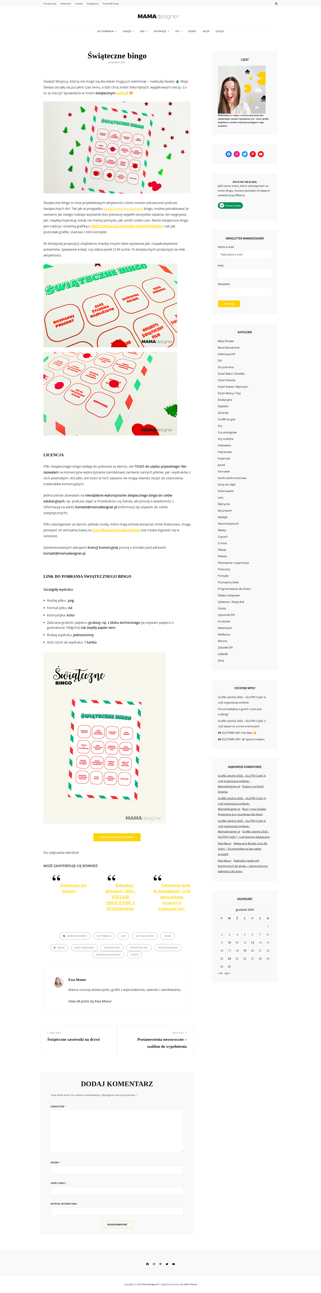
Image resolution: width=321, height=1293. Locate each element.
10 (229, 942)
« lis (220, 973)
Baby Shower (226, 341)
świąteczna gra (139, 947)
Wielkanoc (224, 634)
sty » (227, 973)
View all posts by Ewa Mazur (90, 1001)
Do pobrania (105, 31)
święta (134, 954)
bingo (61, 947)
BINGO (121, 93)
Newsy (192, 31)
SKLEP (206, 31)
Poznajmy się (49, 3)
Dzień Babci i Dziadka (231, 373)
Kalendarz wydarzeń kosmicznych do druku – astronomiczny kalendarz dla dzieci (243, 866)
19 (244, 950)
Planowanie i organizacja (233, 563)
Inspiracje (160, 31)
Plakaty (222, 556)
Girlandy (223, 413)
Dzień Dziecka (226, 380)
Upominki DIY (226, 615)
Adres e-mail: (226, 247)
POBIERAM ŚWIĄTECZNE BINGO (117, 837)
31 (229, 966)
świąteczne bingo (168, 947)
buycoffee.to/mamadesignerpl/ (116, 530)
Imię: (221, 265)
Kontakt (79, 3)
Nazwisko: (224, 284)
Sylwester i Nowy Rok (231, 602)
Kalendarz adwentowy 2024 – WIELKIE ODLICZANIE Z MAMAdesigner (120, 896)
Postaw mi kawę (110, 3)
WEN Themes (190, 1284)
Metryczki (224, 504)
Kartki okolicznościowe (232, 478)
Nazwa (56, 1162)
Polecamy (224, 569)
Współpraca (92, 3)
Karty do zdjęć (227, 484)
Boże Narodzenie (77, 935)
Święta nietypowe (229, 595)
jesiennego (134, 208)
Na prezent (225, 510)
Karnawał (224, 471)
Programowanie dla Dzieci (234, 589)
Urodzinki (224, 621)
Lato (220, 497)
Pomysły (223, 576)
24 (229, 958)
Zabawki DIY (225, 647)
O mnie (222, 543)
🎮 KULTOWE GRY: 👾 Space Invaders (241, 739)
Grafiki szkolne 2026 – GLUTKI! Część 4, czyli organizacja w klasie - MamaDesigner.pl (242, 781)
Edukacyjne (225, 400)
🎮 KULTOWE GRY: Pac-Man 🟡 (237, 733)
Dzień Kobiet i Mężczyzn (233, 387)
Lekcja (220, 31)
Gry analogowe (145, 935)
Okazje (127, 31)
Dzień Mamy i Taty (229, 393)
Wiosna (222, 641)
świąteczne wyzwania (108, 954)
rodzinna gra (112, 947)
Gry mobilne (225, 439)
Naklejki (223, 517)
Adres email (59, 1183)
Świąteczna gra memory (73, 888)
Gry (142, 31)
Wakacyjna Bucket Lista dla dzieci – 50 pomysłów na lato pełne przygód (242, 849)
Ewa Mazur (225, 843)
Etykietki (223, 406)
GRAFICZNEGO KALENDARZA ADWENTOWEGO (127, 226)
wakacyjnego (114, 208)
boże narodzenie (84, 947)
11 (237, 942)
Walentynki (225, 628)
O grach (223, 536)
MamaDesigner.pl (150, 1284)
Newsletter (66, 3)
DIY (177, 31)
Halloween (224, 445)
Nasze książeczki (228, 523)
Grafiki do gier (227, 419)
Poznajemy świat (228, 582)
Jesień (221, 465)
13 (252, 942)
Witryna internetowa (64, 1203)
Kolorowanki (226, 491)
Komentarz (58, 1106)
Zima (221, 660)
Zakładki (223, 654)
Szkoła (222, 608)
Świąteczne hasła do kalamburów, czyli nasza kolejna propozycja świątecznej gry (172, 896)
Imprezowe (225, 452)
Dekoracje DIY (226, 354)
